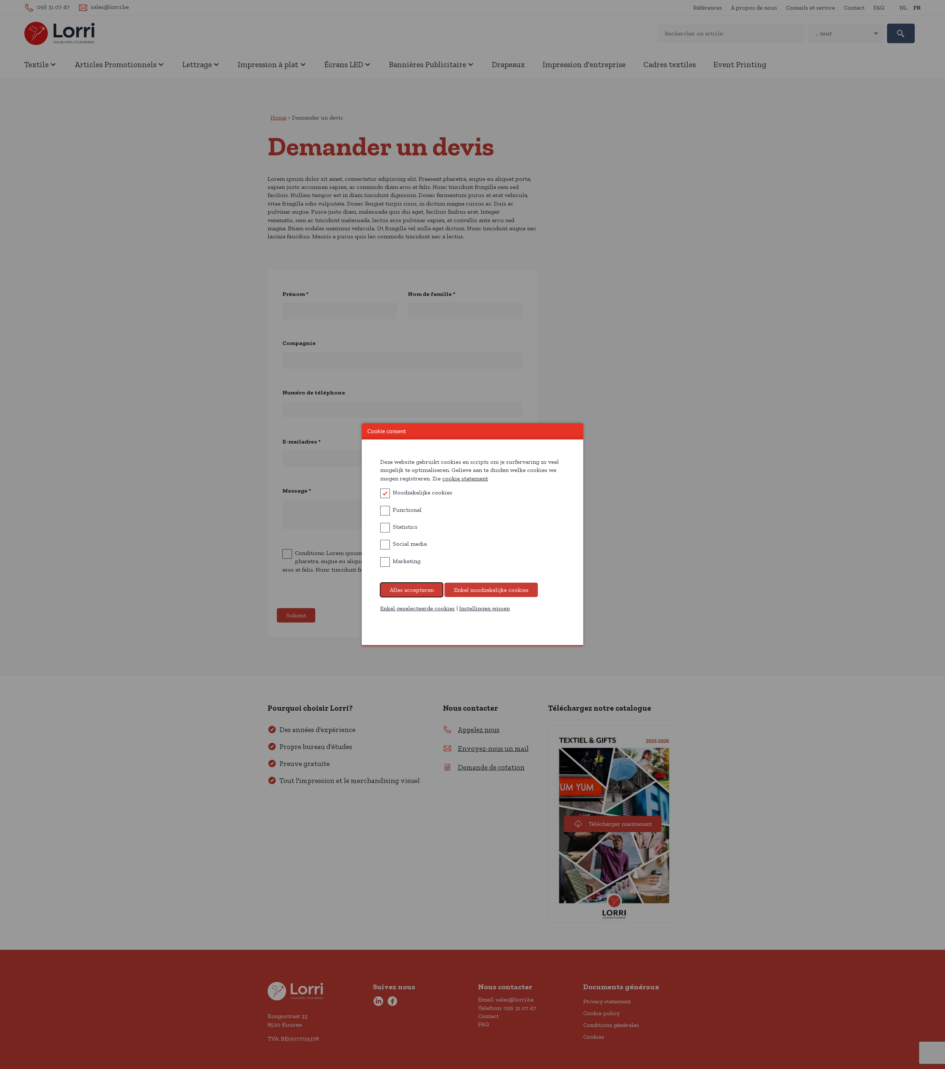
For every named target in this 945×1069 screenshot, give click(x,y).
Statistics (405, 526)
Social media (410, 543)
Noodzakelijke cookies (422, 492)
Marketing (406, 561)
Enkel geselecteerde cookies (417, 608)
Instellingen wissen (484, 608)
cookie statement (465, 478)
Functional (407, 509)
